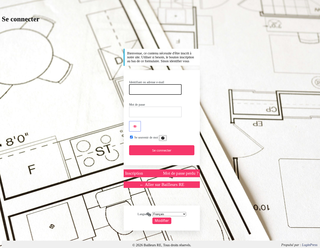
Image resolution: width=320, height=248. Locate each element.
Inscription (134, 173)
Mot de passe (137, 104)
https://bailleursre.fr (162, 40)
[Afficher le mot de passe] (135, 126)
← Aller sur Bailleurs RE (162, 184)
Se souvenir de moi (146, 137)
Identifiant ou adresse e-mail (146, 82)
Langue (142, 214)
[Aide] (163, 138)
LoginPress (309, 245)
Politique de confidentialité (162, 196)
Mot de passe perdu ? (180, 173)
